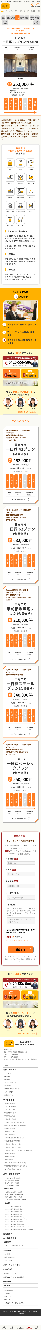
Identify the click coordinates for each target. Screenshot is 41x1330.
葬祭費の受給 (8, 1095)
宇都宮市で (10, 1106)
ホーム (5, 11)
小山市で (9, 1128)
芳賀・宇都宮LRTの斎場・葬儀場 (15, 1199)
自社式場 (7, 1203)
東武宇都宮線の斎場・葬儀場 (14, 1194)
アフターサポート (10, 1082)
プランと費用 (13, 11)
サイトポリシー (9, 1300)
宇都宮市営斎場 (15, 1166)
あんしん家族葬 (14, 1222)
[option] (20, 65)
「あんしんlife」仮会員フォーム (15, 1245)
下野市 (14, 1122)
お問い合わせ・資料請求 (13, 1277)
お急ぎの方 (8, 1269)
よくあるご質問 (9, 1238)
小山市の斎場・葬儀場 (12, 1180)
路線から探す (8, 1188)
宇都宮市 (15, 1125)
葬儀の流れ (8, 1086)
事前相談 (7, 1076)
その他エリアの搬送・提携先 (14, 1303)
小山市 (14, 1138)
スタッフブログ (9, 1273)
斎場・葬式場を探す (11, 1174)
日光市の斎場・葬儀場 (12, 1183)
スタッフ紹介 (8, 1260)
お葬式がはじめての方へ (12, 1089)
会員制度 (7, 1079)
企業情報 (7, 1250)
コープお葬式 (13, 1169)
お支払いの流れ (9, 1257)
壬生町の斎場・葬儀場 (12, 1185)
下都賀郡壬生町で (12, 1141)
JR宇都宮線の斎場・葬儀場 (13, 1192)
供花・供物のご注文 (11, 1265)
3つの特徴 (7, 1073)
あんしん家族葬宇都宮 (13, 1207)
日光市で (24, 11)
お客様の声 (8, 1234)
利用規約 (7, 1293)
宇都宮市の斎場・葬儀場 (12, 1178)
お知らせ (7, 1285)
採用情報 (7, 1281)
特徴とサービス (9, 1069)
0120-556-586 (13, 1054)
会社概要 (7, 1254)
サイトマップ (8, 1296)
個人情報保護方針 (10, 1290)
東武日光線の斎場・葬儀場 (13, 1197)
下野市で (9, 1103)
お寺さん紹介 (8, 1092)
